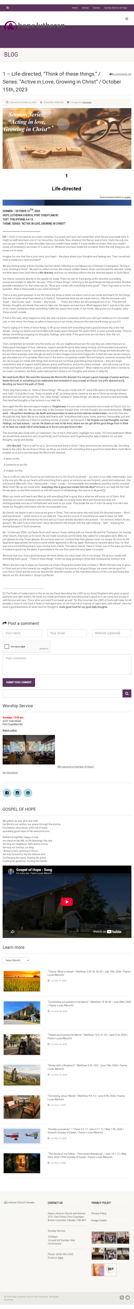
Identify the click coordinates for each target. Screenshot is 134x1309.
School (85, 8)
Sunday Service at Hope (115, 8)
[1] (104, 490)
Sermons (87, 102)
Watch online (10, 730)
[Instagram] (18, 793)
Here (60, 1257)
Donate (96, 8)
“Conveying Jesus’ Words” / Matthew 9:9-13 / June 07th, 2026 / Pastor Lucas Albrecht (86, 1098)
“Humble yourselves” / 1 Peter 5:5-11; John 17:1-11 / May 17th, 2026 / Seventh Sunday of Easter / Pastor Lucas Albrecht (86, 1131)
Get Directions (10, 772)
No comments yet (121, 74)
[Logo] (34, 27)
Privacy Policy (98, 1213)
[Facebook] (8, 793)
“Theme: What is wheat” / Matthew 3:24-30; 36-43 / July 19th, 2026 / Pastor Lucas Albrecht (89, 973)
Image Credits (99, 1220)
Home (75, 8)
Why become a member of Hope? (75, 766)
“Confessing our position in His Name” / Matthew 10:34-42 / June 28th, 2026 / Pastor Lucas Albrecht (89, 1004)
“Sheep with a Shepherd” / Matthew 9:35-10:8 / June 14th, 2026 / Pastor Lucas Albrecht (87, 1067)
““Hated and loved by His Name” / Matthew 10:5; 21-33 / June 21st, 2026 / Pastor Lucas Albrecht (88, 1036)
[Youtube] (29, 793)
